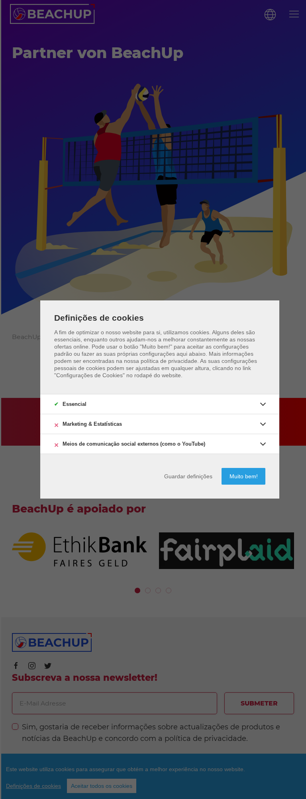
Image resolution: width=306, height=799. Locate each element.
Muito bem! (244, 476)
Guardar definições (188, 476)
